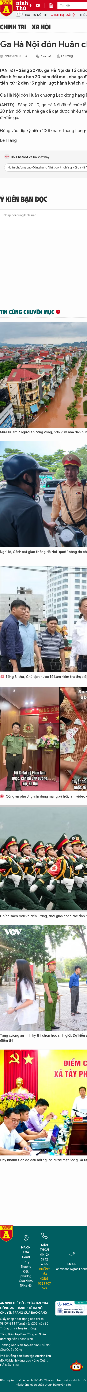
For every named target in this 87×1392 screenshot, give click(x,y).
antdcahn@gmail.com (71, 1269)
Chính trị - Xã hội (63, 15)
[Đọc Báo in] (53, 5)
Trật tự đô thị (35, 15)
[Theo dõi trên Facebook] (31, 5)
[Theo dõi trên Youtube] (37, 5)
